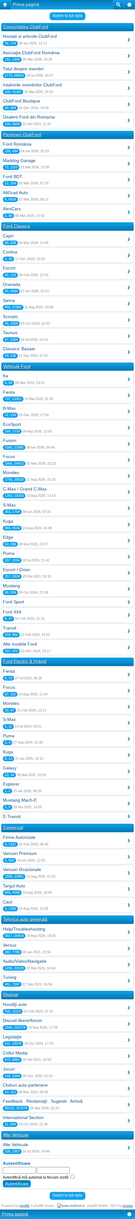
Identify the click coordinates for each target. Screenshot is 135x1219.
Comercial (13, 827)
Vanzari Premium (20, 853)
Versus (9, 945)
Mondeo (11, 472)
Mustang (11, 585)
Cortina (10, 251)
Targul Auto (14, 885)
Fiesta (9, 392)
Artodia (127, 1205)
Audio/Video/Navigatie (24, 961)
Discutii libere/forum (22, 1020)
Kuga (8, 521)
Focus (9, 456)
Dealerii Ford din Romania (29, 116)
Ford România (17, 144)
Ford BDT (12, 176)
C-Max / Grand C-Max (25, 488)
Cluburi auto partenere (25, 1085)
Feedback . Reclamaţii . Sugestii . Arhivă (43, 1101)
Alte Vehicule (16, 1134)
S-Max (9, 505)
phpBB (24, 1205)
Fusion (9, 440)
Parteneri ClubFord (22, 134)
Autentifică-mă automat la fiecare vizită (36, 1177)
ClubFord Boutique (21, 100)
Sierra (9, 300)
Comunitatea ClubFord (25, 26)
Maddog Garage (19, 160)
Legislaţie (12, 1036)
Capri (8, 235)
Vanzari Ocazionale (22, 869)
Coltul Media (15, 1052)
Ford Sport (13, 601)
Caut (7, 901)
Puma (8, 553)
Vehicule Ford (16, 366)
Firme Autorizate (19, 837)
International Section (23, 1117)
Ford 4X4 (12, 611)
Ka (5, 375)
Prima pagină (26, 4)
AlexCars (12, 208)
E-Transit (12, 816)
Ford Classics (16, 226)
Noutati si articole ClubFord (30, 36)
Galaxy (10, 767)
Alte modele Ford (20, 644)
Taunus (10, 332)
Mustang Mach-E (20, 800)
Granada (11, 284)
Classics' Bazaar (19, 348)
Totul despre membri (23, 68)
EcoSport (12, 424)
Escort (9, 267)
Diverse (10, 994)
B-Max (9, 408)
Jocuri (9, 1068)
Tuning (9, 977)
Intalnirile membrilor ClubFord (32, 84)
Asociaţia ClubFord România (31, 52)
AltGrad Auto (15, 192)
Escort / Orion (16, 569)
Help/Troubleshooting (24, 929)
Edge (8, 537)
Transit (9, 627)
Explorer (11, 784)
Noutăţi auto (15, 1004)
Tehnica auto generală (25, 919)
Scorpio (10, 316)
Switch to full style (67, 16)
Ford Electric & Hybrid (24, 661)
